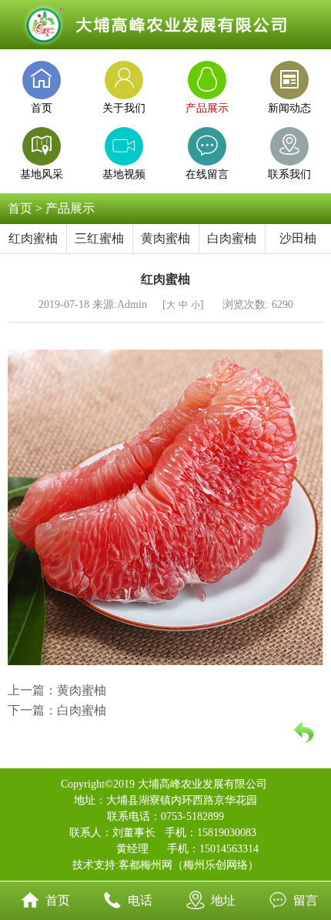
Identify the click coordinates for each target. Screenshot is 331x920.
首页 (20, 208)
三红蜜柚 (99, 238)
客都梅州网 (145, 865)
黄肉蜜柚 (165, 238)
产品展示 (70, 208)
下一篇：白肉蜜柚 (57, 710)
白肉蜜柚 (231, 238)
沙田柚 (297, 238)
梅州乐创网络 (215, 865)
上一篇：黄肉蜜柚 (57, 690)
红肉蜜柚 (33, 238)
